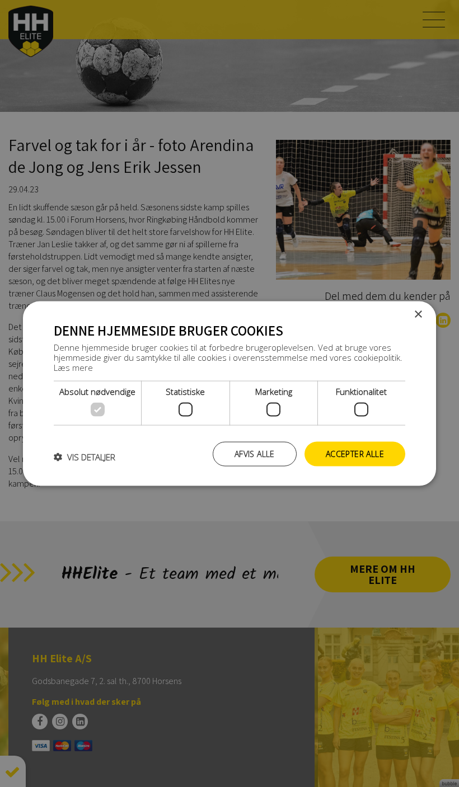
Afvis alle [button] (255, 453)
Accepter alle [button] (355, 453)
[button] (84, 456)
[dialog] (229, 393)
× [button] (418, 314)
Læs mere (73, 367)
